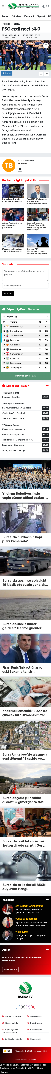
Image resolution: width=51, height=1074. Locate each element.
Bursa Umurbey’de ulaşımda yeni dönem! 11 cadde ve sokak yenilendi (24, 757)
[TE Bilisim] (8, 165)
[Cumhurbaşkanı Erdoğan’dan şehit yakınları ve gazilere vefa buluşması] (38, 215)
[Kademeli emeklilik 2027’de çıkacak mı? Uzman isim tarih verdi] (25, 692)
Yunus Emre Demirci (26, 919)
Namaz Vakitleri (12, 1023)
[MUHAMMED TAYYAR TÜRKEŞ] (7, 909)
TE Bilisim (22, 164)
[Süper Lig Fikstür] (47, 386)
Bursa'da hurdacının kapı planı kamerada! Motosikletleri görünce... (22, 539)
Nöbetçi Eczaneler (13, 1016)
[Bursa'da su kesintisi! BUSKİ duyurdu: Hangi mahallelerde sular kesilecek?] (25, 866)
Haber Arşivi (35, 1039)
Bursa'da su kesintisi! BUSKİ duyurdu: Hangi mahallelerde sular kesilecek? (24, 887)
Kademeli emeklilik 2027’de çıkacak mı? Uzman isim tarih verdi (25, 713)
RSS (8, 1051)
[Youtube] (33, 1007)
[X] (23, 1007)
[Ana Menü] (3, 6)
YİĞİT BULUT (22, 932)
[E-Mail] (20, 169)
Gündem (16, 16)
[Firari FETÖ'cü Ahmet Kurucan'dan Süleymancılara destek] (38, 191)
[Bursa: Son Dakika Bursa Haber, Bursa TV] (23, 6)
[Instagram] (28, 1007)
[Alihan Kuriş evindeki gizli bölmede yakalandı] (13, 215)
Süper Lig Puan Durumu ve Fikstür (10, 1031)
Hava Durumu (36, 1016)
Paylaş (8, 73)
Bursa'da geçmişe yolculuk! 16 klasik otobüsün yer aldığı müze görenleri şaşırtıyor (25, 583)
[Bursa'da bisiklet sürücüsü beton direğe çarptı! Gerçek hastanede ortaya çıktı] (25, 822)
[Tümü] (47, 900)
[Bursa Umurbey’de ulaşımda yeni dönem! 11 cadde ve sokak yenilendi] (25, 735)
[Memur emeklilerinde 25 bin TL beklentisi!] (13, 241)
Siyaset (41, 16)
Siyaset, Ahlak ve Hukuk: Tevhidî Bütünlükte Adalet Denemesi (31, 924)
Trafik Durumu (36, 1023)
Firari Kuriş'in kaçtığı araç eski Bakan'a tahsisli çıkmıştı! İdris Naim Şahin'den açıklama (22, 670)
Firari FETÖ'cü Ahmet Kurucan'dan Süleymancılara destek (38, 201)
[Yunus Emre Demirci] (7, 922)
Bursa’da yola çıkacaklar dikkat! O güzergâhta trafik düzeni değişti (24, 800)
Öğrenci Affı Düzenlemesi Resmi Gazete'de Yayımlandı (37, 251)
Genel (17, 24)
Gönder (8, 293)
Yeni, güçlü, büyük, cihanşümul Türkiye (31, 937)
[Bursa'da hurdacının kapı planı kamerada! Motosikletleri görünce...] (25, 518)
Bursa (5, 16)
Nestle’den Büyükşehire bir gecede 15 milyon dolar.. (29, 911)
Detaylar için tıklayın (25, 376)
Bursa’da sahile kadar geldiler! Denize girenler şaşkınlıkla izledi (21, 626)
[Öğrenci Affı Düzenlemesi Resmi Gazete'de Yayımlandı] (38, 241)
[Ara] (47, 6)
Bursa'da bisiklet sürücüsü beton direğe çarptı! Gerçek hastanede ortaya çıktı (25, 844)
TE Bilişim (32, 1059)
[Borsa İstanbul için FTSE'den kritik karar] (13, 191)
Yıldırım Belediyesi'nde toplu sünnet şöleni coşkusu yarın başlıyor (24, 496)
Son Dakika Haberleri (14, 1039)
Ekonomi (29, 16)
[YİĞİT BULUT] (7, 935)
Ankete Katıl (10, 969)
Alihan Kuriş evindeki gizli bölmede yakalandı (12, 225)
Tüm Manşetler (36, 1030)
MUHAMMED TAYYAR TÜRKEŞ (30, 906)
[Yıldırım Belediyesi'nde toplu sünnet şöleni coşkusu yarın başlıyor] (25, 474)
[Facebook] (18, 1007)
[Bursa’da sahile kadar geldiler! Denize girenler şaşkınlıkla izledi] (25, 605)
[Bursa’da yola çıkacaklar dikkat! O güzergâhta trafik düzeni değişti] (25, 779)
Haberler (6, 24)
